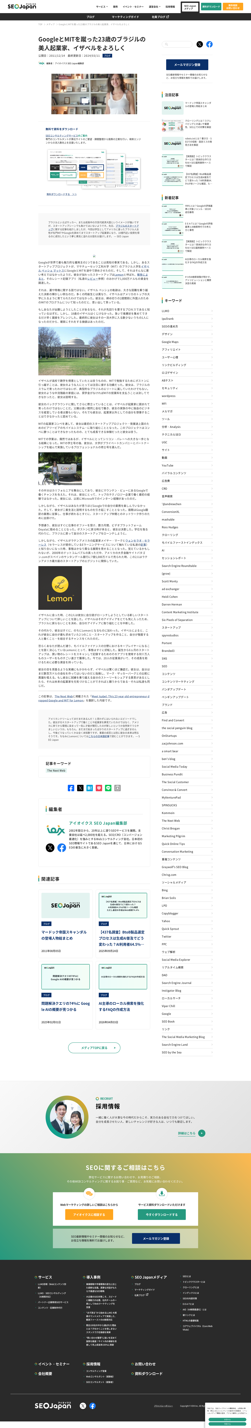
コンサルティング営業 (96, 1370)
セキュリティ (170, 388)
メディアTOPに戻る (94, 1048)
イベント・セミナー (133, 6)
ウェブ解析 (168, 952)
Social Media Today (174, 766)
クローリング (170, 535)
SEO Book (168, 1021)
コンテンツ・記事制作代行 (50, 1307)
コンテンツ (168, 674)
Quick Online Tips (173, 844)
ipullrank (168, 318)
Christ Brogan (171, 828)
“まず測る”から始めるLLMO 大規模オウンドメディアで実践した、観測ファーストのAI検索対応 (101, 1316)
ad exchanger (170, 589)
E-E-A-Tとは (188, 1303)
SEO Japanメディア (190, 7)
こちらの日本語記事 (98, 736)
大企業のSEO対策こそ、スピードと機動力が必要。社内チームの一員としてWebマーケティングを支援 (101, 1302)
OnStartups (169, 735)
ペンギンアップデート (175, 697)
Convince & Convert (174, 790)
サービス (100, 6)
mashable (168, 519)
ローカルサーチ (171, 998)
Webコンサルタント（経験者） (100, 1376)
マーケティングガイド (125, 17)
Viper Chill (168, 1006)
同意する (227, 1424)
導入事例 (93, 1277)
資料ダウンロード (211, 6)
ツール (166, 419)
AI (163, 550)
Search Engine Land (175, 1044)
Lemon (119, 274)
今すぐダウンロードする (162, 1214)
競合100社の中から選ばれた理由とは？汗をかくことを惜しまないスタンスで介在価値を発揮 (101, 1329)
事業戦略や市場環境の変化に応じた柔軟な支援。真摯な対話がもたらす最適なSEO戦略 (101, 1287)
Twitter (166, 936)
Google (166, 1013)
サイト (166, 450)
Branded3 (168, 651)
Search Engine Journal (176, 983)
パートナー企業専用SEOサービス (53, 1302)
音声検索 (167, 496)
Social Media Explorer (176, 959)
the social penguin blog (177, 728)
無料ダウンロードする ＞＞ (62, 194)
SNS (164, 658)
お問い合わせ (145, 1363)
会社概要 (45, 1373)
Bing (165, 890)
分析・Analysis (171, 427)
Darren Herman (172, 604)
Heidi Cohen (170, 596)
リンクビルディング (174, 365)
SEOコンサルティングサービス (62, 135)
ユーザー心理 (170, 357)
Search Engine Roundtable (179, 566)
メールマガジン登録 (187, 65)
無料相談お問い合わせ (233, 7)
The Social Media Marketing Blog (183, 1037)
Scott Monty (170, 581)
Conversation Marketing (177, 851)
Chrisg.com (169, 874)
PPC (164, 944)
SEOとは (187, 1276)
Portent (167, 643)
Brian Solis (169, 898)
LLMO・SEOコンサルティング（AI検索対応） (52, 1295)
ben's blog (168, 759)
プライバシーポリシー (163, 1405)
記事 (143, 544)
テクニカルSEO (171, 434)
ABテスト (168, 380)
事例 (115, 6)
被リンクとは (189, 1314)
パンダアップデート (174, 689)
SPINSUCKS (169, 805)
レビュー (92, 278)
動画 (164, 457)
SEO (164, 666)
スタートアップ (171, 627)
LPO (164, 905)
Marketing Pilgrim (173, 836)
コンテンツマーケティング (178, 681)
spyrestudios (170, 635)
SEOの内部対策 (190, 1298)
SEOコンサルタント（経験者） (100, 1381)
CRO (164, 488)
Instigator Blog (171, 990)
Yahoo (166, 921)
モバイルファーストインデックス (182, 542)
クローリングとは (191, 1287)
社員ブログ (159, 17)
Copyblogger (170, 913)
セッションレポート (174, 558)
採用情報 (170, 6)
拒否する (227, 1419)
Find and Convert (173, 720)
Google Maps (170, 342)
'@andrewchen (171, 504)
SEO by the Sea (172, 1052)
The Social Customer (175, 782)
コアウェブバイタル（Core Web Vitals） (198, 1328)
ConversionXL (171, 511)
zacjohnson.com (172, 743)
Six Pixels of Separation (177, 620)
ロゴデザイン (170, 372)
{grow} (166, 573)
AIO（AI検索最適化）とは (194, 1309)
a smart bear (170, 751)
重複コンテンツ (171, 859)
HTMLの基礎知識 (191, 1320)
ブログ (91, 17)
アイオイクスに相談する (89, 1214)
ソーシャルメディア (174, 882)
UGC (164, 442)
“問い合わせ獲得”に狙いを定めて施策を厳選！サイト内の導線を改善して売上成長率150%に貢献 (101, 1341)
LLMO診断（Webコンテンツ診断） (52, 1286)
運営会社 (153, 6)
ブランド (167, 705)
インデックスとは (191, 1292)
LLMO (165, 311)
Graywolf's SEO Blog (175, 867)
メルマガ (167, 411)
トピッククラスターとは (194, 1281)
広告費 (166, 481)
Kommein (168, 813)
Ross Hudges (170, 527)
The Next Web (64, 696)
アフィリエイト (171, 349)
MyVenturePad (171, 797)
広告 (164, 712)
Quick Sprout (170, 929)
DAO (164, 975)
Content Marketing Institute (180, 612)
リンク (166, 1029)
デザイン (167, 334)
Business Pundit (172, 774)
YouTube (167, 465)
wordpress (168, 396)
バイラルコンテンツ (174, 473)
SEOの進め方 (170, 326)
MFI (164, 403)
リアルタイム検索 (173, 967)
